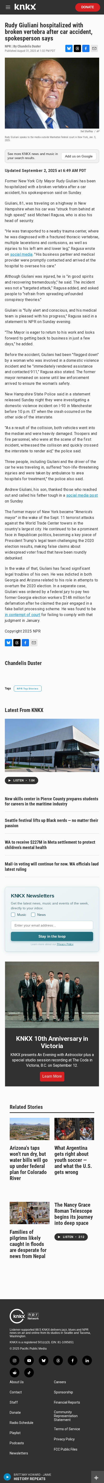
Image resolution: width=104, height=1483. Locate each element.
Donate (87, 7)
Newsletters (19, 1453)
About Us (17, 1382)
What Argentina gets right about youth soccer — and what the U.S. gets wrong (73, 1160)
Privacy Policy (65, 944)
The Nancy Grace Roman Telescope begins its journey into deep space (73, 1214)
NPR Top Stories (27, 688)
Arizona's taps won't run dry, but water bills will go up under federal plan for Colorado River (29, 1163)
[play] (7, 1477)
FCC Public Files (65, 1449)
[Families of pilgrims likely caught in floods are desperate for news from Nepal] (30, 1213)
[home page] (25, 9)
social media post (82, 495)
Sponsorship (63, 1392)
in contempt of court (22, 614)
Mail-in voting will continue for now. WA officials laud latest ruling (52, 866)
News (41, 915)
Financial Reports (67, 1402)
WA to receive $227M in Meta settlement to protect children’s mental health (50, 845)
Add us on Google (79, 156)
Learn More (52, 1076)
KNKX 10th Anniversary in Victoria (52, 1042)
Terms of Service (67, 1429)
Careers (60, 1382)
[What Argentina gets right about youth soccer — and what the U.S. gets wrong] (74, 1129)
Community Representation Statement (66, 1416)
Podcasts (17, 1443)
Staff (14, 1402)
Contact (16, 1392)
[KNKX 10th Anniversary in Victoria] (52, 995)
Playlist (15, 1433)
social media (21, 254)
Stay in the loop (52, 936)
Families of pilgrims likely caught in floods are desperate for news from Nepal (28, 1244)
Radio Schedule (21, 1423)
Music (21, 915)
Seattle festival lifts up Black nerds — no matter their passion (51, 823)
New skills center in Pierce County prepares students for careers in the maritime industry (51, 801)
